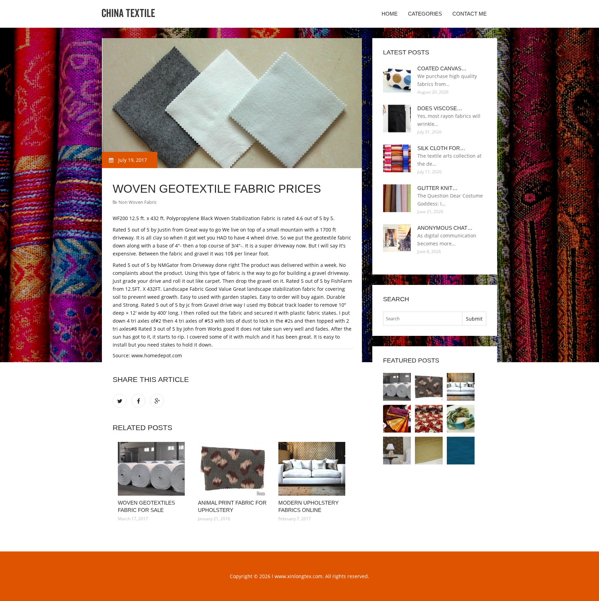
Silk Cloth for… (441, 148)
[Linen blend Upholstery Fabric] (461, 450)
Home (390, 14)
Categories (425, 14)
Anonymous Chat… (444, 228)
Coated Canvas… (442, 68)
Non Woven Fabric (138, 202)
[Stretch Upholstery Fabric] (397, 450)
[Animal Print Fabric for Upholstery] (233, 469)
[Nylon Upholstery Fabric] (429, 450)
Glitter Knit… (437, 188)
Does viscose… (439, 108)
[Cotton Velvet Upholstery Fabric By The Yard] (397, 419)
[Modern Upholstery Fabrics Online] (313, 469)
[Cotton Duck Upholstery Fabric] (429, 419)
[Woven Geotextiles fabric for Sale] (153, 469)
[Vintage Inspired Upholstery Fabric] (461, 419)
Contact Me (469, 14)
